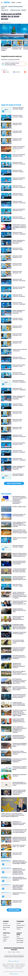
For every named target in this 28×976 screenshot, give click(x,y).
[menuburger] (2, 2)
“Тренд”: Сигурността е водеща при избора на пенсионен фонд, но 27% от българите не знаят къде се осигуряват (19, 595)
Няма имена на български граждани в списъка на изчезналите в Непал (18, 649)
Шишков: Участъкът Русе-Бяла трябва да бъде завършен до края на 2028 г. (19, 578)
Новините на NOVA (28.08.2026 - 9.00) (17, 256)
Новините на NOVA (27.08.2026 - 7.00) (17, 342)
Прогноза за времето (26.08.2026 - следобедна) (19, 381)
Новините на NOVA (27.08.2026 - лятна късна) (18, 202)
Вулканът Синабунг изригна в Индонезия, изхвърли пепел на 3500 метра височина (19, 555)
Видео (4, 929)
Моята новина (6, 927)
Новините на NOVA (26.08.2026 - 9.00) (17, 412)
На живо (18, 2)
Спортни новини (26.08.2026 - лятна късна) (19, 350)
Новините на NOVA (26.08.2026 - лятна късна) (19, 358)
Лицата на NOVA (20, 925)
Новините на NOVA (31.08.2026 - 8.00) (17, 131)
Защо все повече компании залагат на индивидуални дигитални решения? (19, 696)
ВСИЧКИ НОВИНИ (14, 910)
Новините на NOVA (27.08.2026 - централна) (18, 295)
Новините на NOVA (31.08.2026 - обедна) (17, 116)
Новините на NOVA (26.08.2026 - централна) (18, 373)
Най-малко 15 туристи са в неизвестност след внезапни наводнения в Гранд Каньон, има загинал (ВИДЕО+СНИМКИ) (19, 713)
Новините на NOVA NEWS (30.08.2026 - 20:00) (18, 155)
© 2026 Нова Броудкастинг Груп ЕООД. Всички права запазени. (14, 971)
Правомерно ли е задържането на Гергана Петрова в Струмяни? (18, 823)
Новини (13, 2)
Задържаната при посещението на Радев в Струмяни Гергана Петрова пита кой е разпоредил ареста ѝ (18, 871)
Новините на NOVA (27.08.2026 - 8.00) (17, 334)
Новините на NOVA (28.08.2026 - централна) (18, 217)
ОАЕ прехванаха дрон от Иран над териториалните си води (19, 784)
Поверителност (6, 966)
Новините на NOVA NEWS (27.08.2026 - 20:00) (18, 287)
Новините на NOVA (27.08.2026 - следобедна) (18, 303)
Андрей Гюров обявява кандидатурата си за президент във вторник (18, 720)
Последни (5, 923)
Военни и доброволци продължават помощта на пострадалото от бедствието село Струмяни (19, 729)
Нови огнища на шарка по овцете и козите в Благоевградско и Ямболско (19, 673)
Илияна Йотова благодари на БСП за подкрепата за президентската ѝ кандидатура (19, 792)
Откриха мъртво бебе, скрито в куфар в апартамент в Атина (18, 618)
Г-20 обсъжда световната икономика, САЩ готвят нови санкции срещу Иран (19, 570)
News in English (20, 942)
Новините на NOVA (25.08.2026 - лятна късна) (19, 436)
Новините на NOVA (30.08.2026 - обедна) (17, 171)
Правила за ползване (19, 966)
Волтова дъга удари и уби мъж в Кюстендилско (19, 515)
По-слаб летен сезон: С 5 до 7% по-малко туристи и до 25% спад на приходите (19, 831)
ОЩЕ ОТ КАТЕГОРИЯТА (14, 483)
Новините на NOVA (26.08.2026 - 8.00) (17, 420)
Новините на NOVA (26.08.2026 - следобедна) (19, 389)
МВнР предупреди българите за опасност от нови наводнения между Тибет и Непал (19, 681)
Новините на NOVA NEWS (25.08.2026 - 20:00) (18, 443)
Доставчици (12, 965)
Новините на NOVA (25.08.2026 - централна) (18, 451)
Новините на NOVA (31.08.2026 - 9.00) (17, 124)
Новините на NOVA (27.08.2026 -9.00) (17, 326)
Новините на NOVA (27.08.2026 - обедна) (17, 319)
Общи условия (22, 965)
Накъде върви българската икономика (19, 775)
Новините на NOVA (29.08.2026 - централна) (18, 186)
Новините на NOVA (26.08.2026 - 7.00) (17, 428)
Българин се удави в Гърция (19, 506)
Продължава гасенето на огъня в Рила (19, 893)
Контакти (17, 965)
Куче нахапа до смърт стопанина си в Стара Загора (18, 641)
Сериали (5, 939)
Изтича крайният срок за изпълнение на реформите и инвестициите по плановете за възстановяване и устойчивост (19, 500)
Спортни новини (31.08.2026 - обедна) (19, 538)
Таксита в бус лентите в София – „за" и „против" (18, 846)
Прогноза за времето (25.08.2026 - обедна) (18, 474)
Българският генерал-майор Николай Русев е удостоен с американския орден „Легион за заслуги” (19, 626)
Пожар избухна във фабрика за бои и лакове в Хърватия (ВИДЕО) (19, 745)
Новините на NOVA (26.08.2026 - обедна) (17, 404)
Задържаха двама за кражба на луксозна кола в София (19, 610)
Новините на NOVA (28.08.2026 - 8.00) (17, 264)
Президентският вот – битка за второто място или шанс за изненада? (19, 737)
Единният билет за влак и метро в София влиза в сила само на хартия (19, 688)
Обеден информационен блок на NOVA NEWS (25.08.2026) (18, 468)
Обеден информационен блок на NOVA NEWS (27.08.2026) (18, 312)
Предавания (6, 937)
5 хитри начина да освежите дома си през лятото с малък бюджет (18, 704)
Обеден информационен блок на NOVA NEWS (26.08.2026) (18, 397)
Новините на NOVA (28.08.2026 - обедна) (17, 249)
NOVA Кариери (20, 940)
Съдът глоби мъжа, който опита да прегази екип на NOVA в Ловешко (19, 562)
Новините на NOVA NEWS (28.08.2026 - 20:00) (18, 210)
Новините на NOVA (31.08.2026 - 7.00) (17, 139)
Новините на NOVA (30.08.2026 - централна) (18, 163)
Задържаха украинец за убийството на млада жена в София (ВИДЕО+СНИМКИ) (19, 862)
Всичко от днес (6, 925)
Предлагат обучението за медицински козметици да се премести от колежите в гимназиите (19, 839)
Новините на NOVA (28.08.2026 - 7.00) (17, 272)
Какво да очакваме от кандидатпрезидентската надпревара (19, 879)
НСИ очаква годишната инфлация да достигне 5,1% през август (19, 657)
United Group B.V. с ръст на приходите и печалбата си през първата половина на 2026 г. (19, 226)
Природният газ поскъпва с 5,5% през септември (19, 633)
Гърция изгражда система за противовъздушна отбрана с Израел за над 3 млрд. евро (19, 524)
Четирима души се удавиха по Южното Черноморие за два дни (19, 768)
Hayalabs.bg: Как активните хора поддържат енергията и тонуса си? (18, 665)
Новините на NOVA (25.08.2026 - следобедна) (19, 459)
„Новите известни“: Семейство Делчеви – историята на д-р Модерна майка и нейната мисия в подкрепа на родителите (12, 815)
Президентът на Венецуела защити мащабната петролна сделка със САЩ (19, 602)
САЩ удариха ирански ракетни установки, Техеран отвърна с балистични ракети (18, 887)
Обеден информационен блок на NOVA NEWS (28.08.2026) (18, 242)
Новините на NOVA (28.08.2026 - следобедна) (19, 233)
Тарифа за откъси (5, 965)
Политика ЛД (13, 966)
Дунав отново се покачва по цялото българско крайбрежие (19, 760)
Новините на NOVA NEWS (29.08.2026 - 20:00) (18, 178)
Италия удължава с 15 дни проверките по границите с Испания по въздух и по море (19, 531)
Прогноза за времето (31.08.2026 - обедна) (18, 108)
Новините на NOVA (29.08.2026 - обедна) (17, 194)
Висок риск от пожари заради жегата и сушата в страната (19, 753)
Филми (4, 940)
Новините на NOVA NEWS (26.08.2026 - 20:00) (18, 365)
